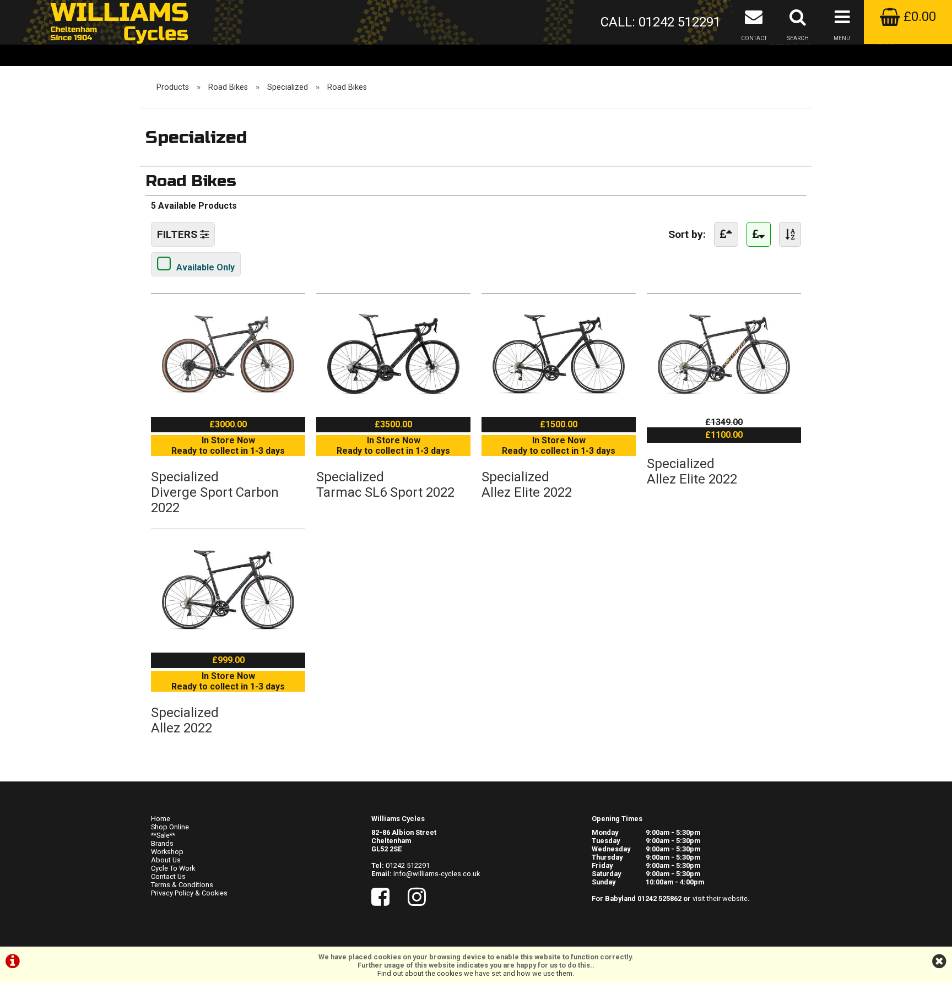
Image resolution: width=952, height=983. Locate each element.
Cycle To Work (173, 868)
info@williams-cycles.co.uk (436, 874)
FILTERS (178, 234)
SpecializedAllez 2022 (185, 720)
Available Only (205, 267)
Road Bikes (228, 87)
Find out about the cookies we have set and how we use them (474, 973)
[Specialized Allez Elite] (559, 400)
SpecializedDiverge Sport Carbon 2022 (215, 492)
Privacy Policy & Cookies (189, 893)
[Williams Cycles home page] (119, 22)
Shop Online (170, 827)
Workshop (167, 852)
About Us (166, 860)
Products (172, 87)
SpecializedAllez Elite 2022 (527, 484)
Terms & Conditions (182, 885)
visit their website (720, 898)
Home (160, 818)
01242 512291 (408, 865)
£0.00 (918, 16)
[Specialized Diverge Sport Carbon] (228, 400)
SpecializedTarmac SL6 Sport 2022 (385, 484)
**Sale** (163, 835)
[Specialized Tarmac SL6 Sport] (393, 400)
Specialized (287, 87)
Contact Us (168, 876)
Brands (162, 843)
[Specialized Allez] (228, 636)
